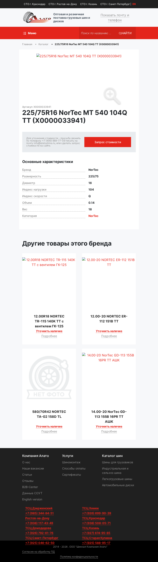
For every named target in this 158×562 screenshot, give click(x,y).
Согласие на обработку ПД (38, 551)
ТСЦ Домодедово (38, 528)
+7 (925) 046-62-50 (40, 542)
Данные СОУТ (32, 493)
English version (32, 499)
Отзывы (28, 480)
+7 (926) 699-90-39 (96, 513)
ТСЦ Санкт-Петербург (41, 538)
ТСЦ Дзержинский (38, 508)
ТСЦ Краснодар (93, 518)
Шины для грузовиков (117, 462)
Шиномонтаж (71, 462)
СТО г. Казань (88, 4)
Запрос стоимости (107, 142)
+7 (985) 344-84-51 (39, 513)
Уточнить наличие (49, 331)
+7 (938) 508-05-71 (96, 523)
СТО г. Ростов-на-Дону (63, 4)
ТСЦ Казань (90, 528)
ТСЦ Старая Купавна (97, 538)
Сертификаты (71, 474)
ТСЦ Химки (90, 508)
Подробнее (49, 336)
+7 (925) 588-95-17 (96, 542)
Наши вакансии (33, 468)
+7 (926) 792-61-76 (39, 533)
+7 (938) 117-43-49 (39, 523)
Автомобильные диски (118, 485)
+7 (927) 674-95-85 (96, 533)
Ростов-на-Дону (37, 518)
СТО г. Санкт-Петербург (115, 4)
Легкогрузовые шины (117, 479)
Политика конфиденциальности (79, 556)
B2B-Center (30, 487)
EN (134, 4)
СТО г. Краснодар (34, 4)
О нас (26, 462)
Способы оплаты (74, 468)
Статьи (27, 474)
